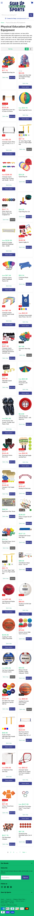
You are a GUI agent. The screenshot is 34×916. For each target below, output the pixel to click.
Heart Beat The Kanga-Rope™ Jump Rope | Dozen (25, 808)
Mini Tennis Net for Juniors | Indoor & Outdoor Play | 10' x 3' (25, 733)
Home (2, 22)
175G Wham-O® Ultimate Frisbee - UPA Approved (25, 417)
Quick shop (5, 77)
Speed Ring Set (23, 176)
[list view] (31, 49)
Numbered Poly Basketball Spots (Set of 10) (25, 835)
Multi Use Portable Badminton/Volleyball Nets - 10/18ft (7, 244)
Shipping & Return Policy (19, 899)
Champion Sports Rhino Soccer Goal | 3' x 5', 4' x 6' (8, 143)
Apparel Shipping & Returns (7, 901)
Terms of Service (20, 901)
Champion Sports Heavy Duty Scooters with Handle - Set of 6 (8, 178)
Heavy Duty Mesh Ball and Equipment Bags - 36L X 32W (25, 76)
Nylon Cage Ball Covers (25, 110)
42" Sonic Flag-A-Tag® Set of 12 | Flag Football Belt (25, 142)
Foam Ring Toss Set (24, 211)
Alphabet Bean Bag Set (8, 72)
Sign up (25, 877)
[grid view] (27, 49)
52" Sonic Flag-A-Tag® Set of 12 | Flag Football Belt (8, 571)
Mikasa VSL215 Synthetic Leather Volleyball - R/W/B (23, 671)
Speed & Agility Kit (24, 242)
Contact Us (8, 899)
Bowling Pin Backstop (24, 488)
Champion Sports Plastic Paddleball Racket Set (7, 279)
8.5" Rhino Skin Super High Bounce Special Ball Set (8, 702)
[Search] (31, 15)
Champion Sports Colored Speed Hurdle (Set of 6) (8, 314)
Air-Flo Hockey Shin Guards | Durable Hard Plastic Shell (8, 422)
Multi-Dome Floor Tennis (8, 511)
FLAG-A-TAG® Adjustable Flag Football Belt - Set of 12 (8, 736)
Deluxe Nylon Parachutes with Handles (23, 382)
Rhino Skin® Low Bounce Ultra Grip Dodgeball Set (7, 213)
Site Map (12, 902)
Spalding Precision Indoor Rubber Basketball (24, 702)
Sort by (10, 49)
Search (2, 899)
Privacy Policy (4, 902)
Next (24, 852)
